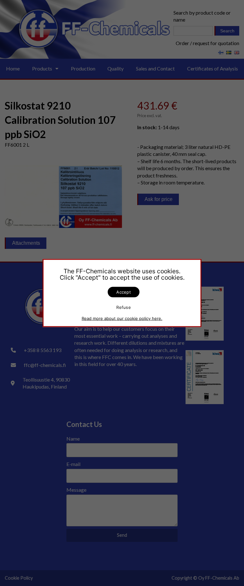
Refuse (123, 307)
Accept (123, 292)
